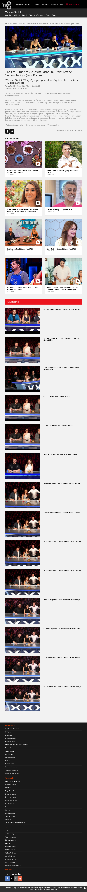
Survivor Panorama (11, 767)
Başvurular (54, 4)
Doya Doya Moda (10, 791)
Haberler (25, 15)
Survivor (7, 810)
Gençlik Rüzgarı (10, 757)
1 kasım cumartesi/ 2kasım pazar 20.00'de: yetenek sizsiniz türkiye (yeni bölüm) (52, 24)
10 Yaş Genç (8, 732)
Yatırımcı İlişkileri (10, 837)
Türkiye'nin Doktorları (11, 770)
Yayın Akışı (44, 4)
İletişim (7, 843)
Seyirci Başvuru (52, 15)
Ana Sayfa (9, 15)
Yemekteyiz (8, 819)
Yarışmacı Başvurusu (37, 15)
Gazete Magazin (10, 751)
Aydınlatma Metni (11, 862)
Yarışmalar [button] (19, 4)
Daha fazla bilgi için (51, 889)
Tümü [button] (62, 4)
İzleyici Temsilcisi (10, 840)
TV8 (6, 831)
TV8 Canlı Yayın (73, 4)
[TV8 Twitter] (12, 878)
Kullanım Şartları (10, 859)
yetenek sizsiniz (18, 24)
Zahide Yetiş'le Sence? (12, 773)
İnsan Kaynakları (10, 846)
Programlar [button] (35, 4)
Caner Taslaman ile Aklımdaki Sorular (16, 745)
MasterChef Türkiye (11, 800)
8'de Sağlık (8, 735)
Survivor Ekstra (9, 764)
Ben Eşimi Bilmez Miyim (12, 781)
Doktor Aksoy (9, 748)
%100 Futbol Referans (12, 729)
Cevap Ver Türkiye (10, 784)
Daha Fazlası (8, 869)
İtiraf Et (7, 760)
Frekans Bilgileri (10, 850)
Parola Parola (9, 807)
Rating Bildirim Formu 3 (13, 866)
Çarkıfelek (8, 788)
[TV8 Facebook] (7, 878)
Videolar (17, 15)
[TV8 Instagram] (16, 878)
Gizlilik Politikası (10, 853)
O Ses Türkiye (9, 803)
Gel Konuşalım (9, 754)
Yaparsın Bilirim (10, 816)
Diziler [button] (27, 4)
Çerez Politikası (10, 856)
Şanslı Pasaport (10, 813)
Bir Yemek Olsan (10, 741)
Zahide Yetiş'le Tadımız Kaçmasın (15, 823)
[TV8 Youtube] (20, 878)
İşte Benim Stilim (10, 794)
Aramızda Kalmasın (11, 738)
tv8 (9, 24)
